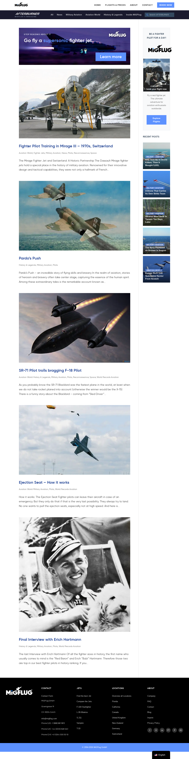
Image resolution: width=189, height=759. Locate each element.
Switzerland (117, 734)
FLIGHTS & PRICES (115, 5)
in (162, 730)
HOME (97, 5)
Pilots (70, 153)
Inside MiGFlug (133, 14)
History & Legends (113, 14)
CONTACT (147, 5)
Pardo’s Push (30, 258)
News (59, 14)
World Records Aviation (108, 377)
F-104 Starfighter (84, 707)
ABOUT (134, 5)
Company (151, 696)
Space (93, 153)
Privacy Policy (153, 723)
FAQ (149, 701)
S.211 (79, 718)
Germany (116, 728)
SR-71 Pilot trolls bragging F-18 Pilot (50, 370)
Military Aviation (74, 14)
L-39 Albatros (82, 712)
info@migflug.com (49, 718)
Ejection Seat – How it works (44, 482)
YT (168, 730)
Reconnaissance (81, 153)
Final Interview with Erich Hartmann (50, 639)
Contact (150, 707)
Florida (115, 701)
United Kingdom (119, 718)
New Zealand (117, 723)
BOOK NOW (165, 5)
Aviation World (92, 14)
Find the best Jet (84, 696)
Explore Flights (156, 120)
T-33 (78, 728)
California (116, 707)
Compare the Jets (84, 701)
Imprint (150, 718)
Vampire (80, 723)
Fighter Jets (39, 153)
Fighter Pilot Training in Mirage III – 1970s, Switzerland (66, 146)
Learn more (111, 56)
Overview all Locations (121, 696)
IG (181, 730)
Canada (115, 712)
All (52, 14)
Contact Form (47, 696)
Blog (149, 712)
